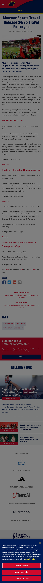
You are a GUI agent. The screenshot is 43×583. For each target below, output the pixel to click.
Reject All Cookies (21, 572)
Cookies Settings (21, 565)
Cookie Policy (30, 559)
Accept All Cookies (21, 579)
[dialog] (21, 561)
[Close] (40, 543)
